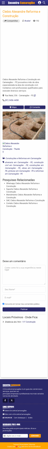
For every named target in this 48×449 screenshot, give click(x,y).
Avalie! (28, 21)
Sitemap (32, 444)
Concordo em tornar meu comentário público (22, 304)
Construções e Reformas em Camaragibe (23, 158)
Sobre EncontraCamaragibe (16, 411)
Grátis (30, 418)
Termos (16, 444)
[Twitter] (12, 400)
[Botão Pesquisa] (44, 3)
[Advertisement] (24, 51)
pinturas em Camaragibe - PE (20, 171)
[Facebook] (5, 400)
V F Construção (29, 322)
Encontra (21, 3)
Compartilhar (12, 21)
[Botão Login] (39, 2)
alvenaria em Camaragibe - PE (18, 162)
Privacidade (24, 444)
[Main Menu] (3, 2)
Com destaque (19, 418)
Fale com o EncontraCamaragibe (18, 414)
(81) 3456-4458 (12, 100)
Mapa (14, 107)
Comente (36, 107)
